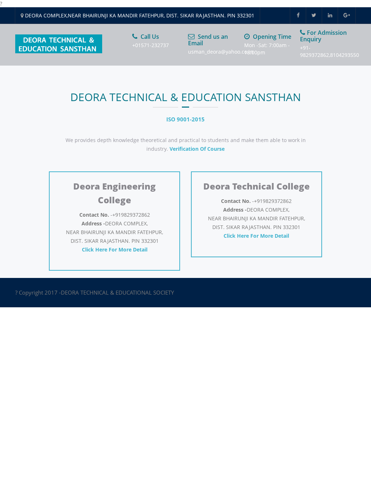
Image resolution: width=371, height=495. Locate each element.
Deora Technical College (256, 186)
